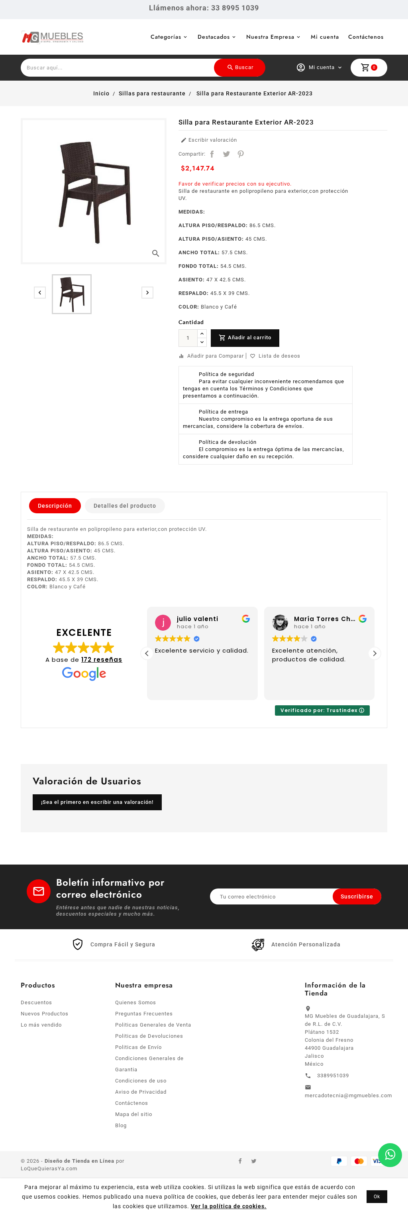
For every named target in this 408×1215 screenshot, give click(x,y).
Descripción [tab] (55, 506)
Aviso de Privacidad (141, 1092)
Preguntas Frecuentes (144, 1014)
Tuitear (226, 154)
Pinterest (240, 154)
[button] (375, 653)
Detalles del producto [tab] (125, 506)
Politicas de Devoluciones (149, 1036)
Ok (377, 1196)
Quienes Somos (135, 1002)
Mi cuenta (325, 37)
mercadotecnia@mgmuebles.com (348, 1095)
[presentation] (40, 293)
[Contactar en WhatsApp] (390, 1155)
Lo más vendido (41, 1025)
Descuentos (36, 1002)
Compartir (212, 154)
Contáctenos (366, 37)
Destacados (214, 37)
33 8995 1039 (235, 8)
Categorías (166, 37)
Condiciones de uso (141, 1081)
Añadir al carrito (245, 337)
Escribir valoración (208, 140)
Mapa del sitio (133, 1114)
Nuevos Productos (45, 1014)
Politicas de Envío (138, 1047)
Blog (121, 1125)
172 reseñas (101, 659)
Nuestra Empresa (270, 37)
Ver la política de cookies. (229, 1206)
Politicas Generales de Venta (153, 1025)
